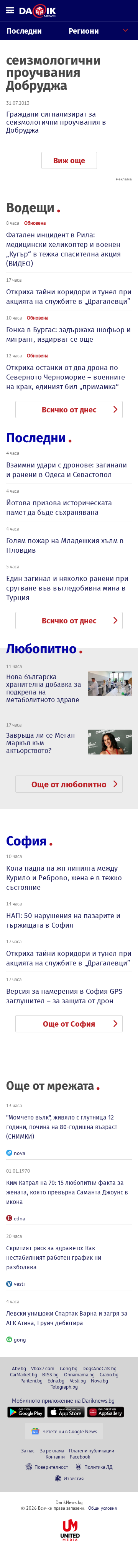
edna (19, 1218)
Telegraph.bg (64, 1387)
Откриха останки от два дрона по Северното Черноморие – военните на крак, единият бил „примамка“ (65, 377)
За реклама (52, 1450)
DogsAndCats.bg (99, 1368)
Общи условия (102, 1508)
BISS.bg (50, 1374)
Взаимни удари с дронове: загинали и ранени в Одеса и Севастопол (66, 470)
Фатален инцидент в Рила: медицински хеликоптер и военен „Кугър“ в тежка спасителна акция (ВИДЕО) (63, 249)
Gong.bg (68, 1368)
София (26, 841)
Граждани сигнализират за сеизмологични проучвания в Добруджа (56, 122)
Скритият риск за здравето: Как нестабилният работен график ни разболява (53, 1257)
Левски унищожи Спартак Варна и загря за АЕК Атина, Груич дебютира (67, 1318)
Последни (24, 31)
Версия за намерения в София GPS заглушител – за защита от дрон (64, 996)
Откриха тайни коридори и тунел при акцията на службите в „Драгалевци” (68, 296)
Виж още (69, 160)
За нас (27, 1450)
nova (19, 1153)
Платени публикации (91, 1450)
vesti (19, 1283)
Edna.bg (56, 1380)
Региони (84, 31)
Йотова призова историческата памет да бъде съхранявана (59, 507)
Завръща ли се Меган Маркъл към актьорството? (40, 743)
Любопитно (41, 649)
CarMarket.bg (23, 1374)
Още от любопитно (69, 784)
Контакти (55, 1457)
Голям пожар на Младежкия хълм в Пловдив (65, 545)
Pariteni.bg (31, 1380)
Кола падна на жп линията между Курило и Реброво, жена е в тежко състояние (64, 878)
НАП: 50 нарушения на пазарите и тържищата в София (63, 920)
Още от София (69, 1024)
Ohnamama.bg (79, 1374)
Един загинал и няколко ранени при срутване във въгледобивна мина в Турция (67, 588)
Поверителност (51, 1467)
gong (20, 1339)
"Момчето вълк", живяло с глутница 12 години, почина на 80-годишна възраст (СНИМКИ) (61, 1127)
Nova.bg (99, 1380)
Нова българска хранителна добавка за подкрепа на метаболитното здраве (43, 688)
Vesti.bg (78, 1380)
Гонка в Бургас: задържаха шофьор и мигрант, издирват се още (68, 334)
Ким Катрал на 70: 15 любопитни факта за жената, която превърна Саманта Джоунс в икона (67, 1192)
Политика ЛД (98, 1467)
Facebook (80, 1457)
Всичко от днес (69, 409)
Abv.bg (19, 1368)
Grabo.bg (109, 1374)
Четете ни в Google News (70, 1431)
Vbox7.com (42, 1368)
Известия (74, 1478)
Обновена (35, 223)
